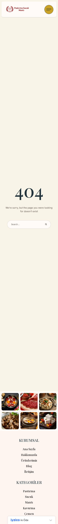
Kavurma (29, 508)
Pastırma (29, 491)
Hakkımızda (29, 455)
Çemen (29, 514)
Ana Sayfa (29, 449)
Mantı (29, 502)
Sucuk (29, 497)
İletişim (29, 472)
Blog (29, 466)
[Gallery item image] (10, 401)
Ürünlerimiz (29, 460)
